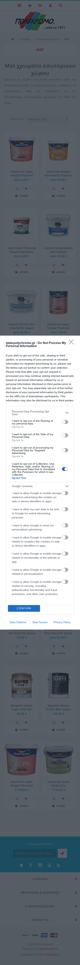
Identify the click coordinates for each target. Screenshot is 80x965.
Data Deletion (18, 622)
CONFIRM (24, 608)
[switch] (65, 422)
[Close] (72, 343)
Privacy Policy (62, 622)
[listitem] (40, 413)
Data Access (40, 622)
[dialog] (40, 483)
